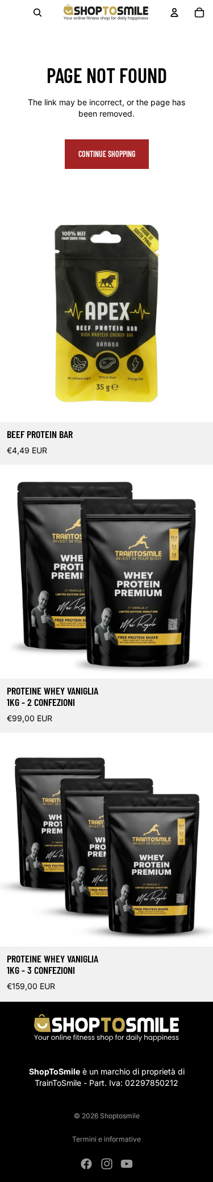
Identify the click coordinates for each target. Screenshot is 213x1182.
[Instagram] (107, 1164)
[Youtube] (126, 1164)
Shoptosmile (120, 1115)
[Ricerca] (37, 12)
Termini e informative (106, 1139)
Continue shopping (106, 154)
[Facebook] (86, 1164)
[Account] (174, 12)
